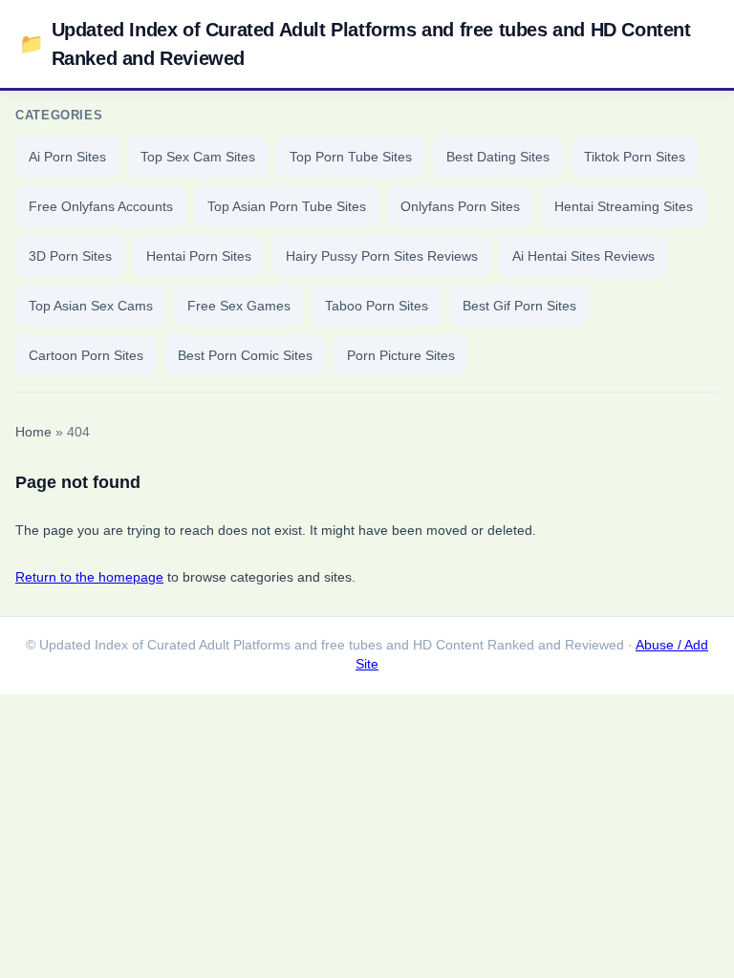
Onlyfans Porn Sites (460, 206)
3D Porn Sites (70, 256)
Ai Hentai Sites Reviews (583, 256)
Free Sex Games (239, 305)
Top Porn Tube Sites (351, 156)
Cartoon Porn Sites (86, 355)
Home (33, 432)
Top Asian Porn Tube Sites (286, 206)
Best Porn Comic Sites (245, 355)
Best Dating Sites (498, 156)
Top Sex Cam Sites (197, 156)
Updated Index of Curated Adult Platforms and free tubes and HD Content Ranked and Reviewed (355, 44)
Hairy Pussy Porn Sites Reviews (382, 256)
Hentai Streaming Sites (623, 206)
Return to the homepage (89, 577)
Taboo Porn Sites (376, 305)
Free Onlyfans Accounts (101, 206)
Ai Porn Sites (67, 156)
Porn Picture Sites (401, 355)
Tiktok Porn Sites (634, 156)
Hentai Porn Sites (198, 256)
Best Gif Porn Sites (519, 305)
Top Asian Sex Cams (91, 305)
